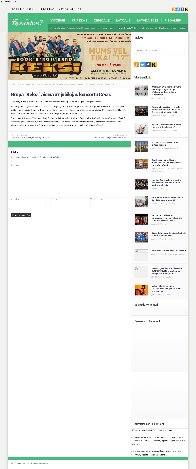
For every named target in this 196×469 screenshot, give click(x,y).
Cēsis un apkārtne (24, 84)
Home (13, 84)
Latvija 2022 (147, 20)
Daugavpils (174, 148)
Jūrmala (174, 131)
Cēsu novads (36, 84)
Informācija (59, 84)
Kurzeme (78, 21)
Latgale (121, 21)
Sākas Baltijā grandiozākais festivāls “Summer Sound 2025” (168, 234)
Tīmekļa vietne (96, 199)
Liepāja (173, 116)
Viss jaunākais (142, 77)
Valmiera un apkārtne (176, 254)
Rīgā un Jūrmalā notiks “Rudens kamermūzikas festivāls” (166, 125)
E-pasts (54, 199)
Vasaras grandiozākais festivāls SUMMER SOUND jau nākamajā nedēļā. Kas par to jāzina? (166, 271)
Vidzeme (56, 21)
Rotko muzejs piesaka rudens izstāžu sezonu (165, 143)
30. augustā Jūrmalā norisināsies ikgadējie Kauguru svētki (167, 199)
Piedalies (172, 20)
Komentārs (15, 165)
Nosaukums (17, 199)
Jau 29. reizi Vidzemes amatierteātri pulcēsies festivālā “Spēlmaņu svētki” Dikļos (166, 218)
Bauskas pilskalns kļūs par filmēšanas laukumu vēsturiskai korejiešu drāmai (166, 162)
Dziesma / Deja (48, 84)
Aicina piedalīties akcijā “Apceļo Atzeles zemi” (110, 138)
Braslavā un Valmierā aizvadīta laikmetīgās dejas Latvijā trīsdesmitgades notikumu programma (71, 28)
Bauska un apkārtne (175, 169)
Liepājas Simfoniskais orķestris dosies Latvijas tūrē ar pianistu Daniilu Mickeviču (166, 182)
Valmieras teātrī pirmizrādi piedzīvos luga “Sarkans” (31, 138)
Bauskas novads (157, 171)
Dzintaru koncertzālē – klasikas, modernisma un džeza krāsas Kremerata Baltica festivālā (166, 109)
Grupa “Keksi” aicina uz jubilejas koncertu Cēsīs (61, 94)
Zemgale (100, 21)
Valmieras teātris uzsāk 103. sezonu (168, 251)
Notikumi (67, 84)
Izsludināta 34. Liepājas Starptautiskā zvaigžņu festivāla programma (166, 288)
